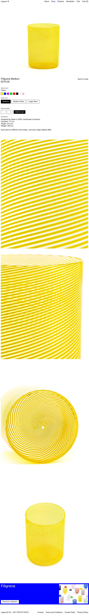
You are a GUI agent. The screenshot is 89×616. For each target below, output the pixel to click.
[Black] (17, 94)
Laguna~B (5, 1)
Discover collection (9, 602)
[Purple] (8, 94)
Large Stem (33, 101)
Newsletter (70, 1)
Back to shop (83, 79)
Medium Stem (18, 101)
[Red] (14, 94)
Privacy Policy (82, 612)
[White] (20, 94)
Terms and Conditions (54, 612)
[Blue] (5, 94)
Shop (53, 1)
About (46, 1)
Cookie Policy (70, 612)
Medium (6, 101)
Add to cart (19, 112)
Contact (41, 612)
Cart (85, 1)
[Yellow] (2, 94)
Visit (78, 1)
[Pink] (23, 94)
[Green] (11, 94)
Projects (60, 1)
